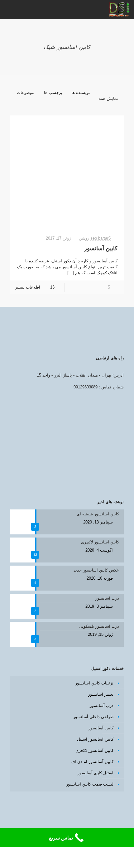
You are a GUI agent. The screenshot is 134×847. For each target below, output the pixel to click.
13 (52, 287)
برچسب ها (53, 92)
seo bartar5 (100, 238)
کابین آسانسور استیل (95, 739)
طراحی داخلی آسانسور (93, 716)
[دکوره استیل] (119, 9)
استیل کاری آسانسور (95, 773)
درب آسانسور (101, 705)
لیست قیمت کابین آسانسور (89, 784)
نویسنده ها (80, 92)
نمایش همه (108, 98)
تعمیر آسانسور (100, 694)
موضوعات (25, 92)
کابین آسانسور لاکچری (94, 750)
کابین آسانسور (100, 248)
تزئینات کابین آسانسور (94, 683)
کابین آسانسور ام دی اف (92, 761)
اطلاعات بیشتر (27, 287)
